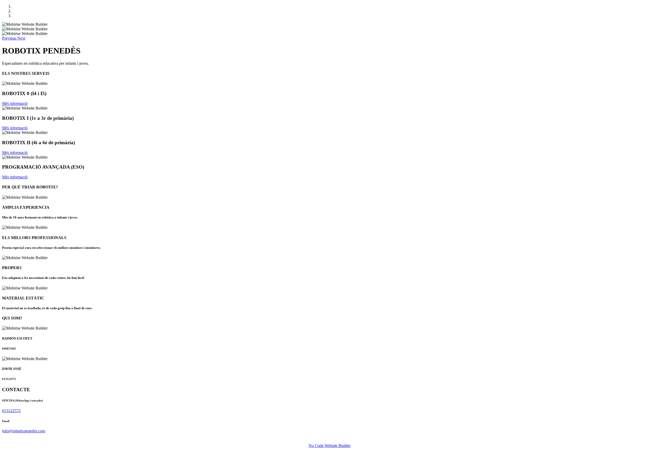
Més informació (15, 103)
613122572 (11, 410)
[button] (9, 38)
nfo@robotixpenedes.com (24, 431)
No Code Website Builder (330, 445)
